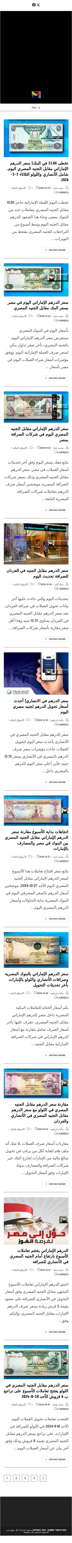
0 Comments (62, 192)
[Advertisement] (36, 53)
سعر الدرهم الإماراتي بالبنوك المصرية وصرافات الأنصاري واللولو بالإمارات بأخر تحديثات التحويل (36, 979)
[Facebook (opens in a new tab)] (33, 5)
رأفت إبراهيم (57, 720)
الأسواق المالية (19, 188)
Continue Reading (54, 250)
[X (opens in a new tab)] (38, 5)
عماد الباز (59, 584)
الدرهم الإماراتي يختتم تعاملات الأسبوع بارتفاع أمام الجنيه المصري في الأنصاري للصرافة (39, 1256)
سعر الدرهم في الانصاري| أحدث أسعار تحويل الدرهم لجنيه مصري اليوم (40, 706)
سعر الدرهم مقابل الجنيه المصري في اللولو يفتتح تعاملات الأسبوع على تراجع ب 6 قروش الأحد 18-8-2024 (36, 1391)
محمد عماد (58, 188)
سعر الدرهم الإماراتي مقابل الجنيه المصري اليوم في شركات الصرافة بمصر (39, 434)
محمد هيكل (57, 1405)
